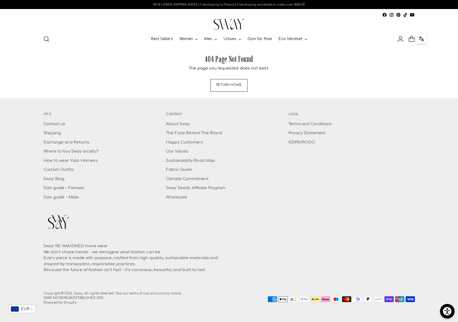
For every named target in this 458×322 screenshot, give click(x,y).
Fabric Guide (179, 169)
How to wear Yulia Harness (70, 160)
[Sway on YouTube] (412, 14)
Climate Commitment (187, 179)
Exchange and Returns (66, 142)
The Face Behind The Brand (194, 133)
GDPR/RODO (301, 142)
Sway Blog (53, 179)
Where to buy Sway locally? (71, 151)
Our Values (177, 151)
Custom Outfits (58, 169)
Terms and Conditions (310, 124)
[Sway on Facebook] (384, 14)
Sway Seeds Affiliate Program (195, 188)
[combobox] (22, 309)
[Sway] (229, 24)
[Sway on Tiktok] (405, 14)
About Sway (178, 124)
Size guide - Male (61, 197)
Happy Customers (184, 142)
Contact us (54, 124)
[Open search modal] (46, 39)
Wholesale (176, 197)
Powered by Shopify (59, 302)
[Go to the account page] (400, 39)
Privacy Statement (307, 133)
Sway (78, 293)
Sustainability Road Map (190, 160)
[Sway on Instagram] (391, 14)
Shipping (52, 133)
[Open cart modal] (411, 39)
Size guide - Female (63, 188)
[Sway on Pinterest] (398, 14)
